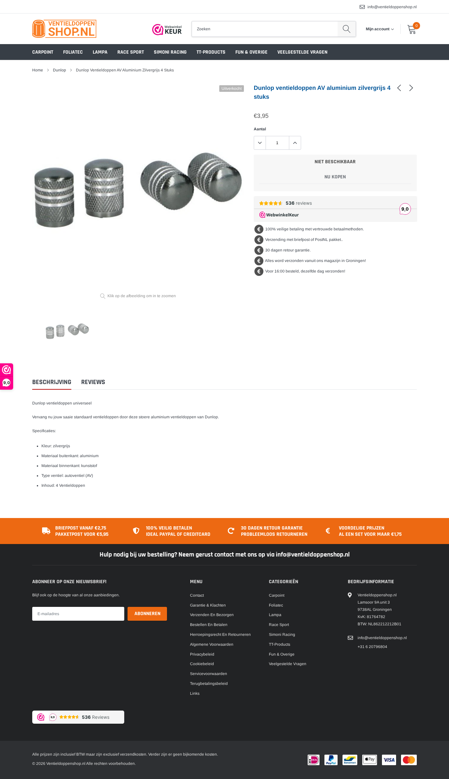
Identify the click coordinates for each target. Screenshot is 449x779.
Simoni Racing (170, 52)
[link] (399, 87)
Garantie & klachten (208, 605)
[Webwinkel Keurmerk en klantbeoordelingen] (167, 29)
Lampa (100, 52)
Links (195, 693)
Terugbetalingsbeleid (209, 683)
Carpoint (42, 52)
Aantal (260, 129)
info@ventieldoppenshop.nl (392, 7)
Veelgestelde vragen (302, 52)
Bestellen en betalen (208, 624)
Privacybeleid (202, 654)
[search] (347, 29)
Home (37, 70)
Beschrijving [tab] (51, 382)
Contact (197, 595)
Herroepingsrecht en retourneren (220, 634)
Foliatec (73, 52)
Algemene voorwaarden (211, 644)
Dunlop (59, 70)
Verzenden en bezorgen (212, 614)
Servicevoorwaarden (208, 673)
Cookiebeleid (202, 664)
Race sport (130, 52)
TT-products (211, 52)
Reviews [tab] (93, 382)
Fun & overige (251, 52)
